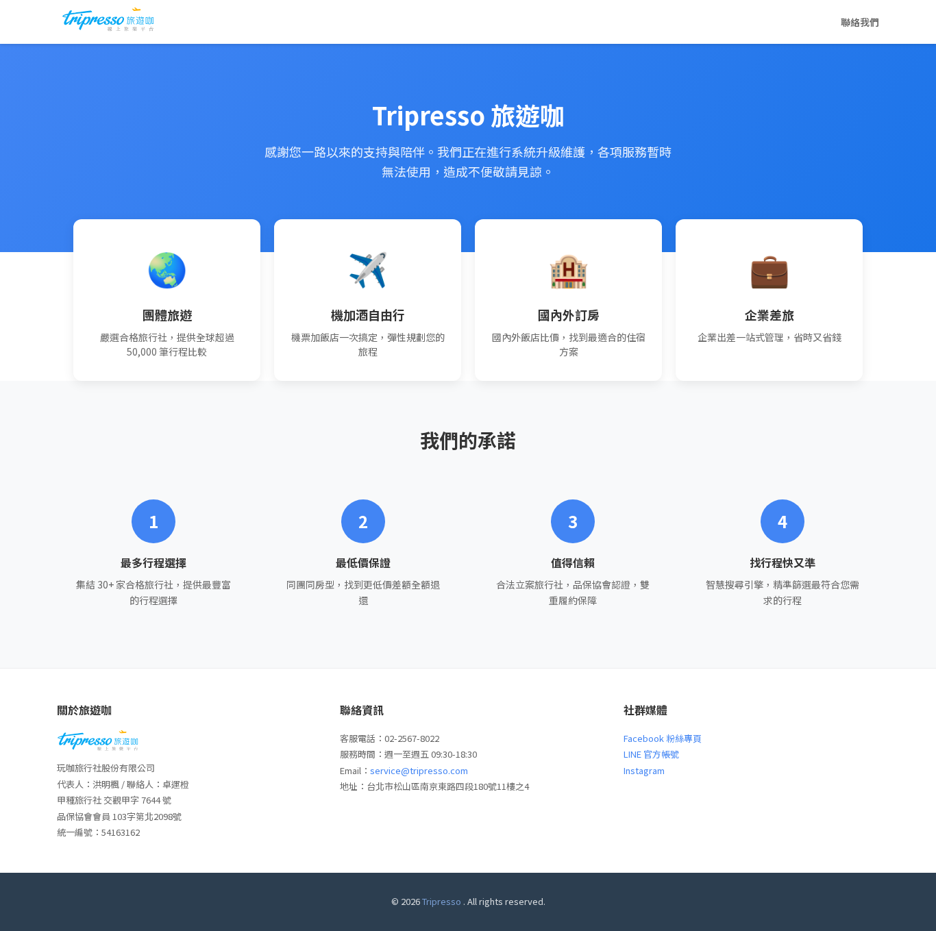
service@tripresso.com (419, 770)
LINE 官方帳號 (651, 753)
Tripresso (441, 901)
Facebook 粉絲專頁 (663, 738)
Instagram (644, 770)
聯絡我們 (860, 22)
